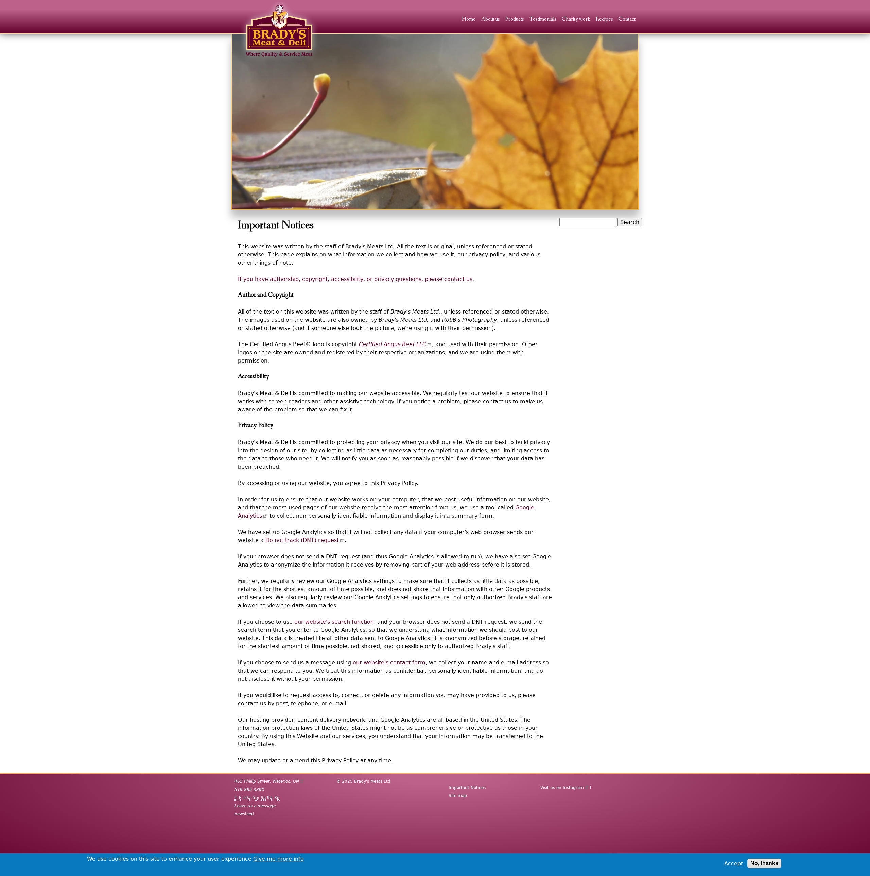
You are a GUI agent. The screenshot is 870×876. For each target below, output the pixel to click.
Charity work (576, 19)
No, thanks (764, 863)
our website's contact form (389, 662)
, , (266, 781)
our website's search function (334, 622)
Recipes (604, 19)
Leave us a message (255, 806)
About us (490, 19)
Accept (733, 863)
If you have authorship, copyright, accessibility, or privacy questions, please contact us (355, 279)
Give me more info (278, 859)
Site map (458, 795)
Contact (627, 19)
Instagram (573, 787)
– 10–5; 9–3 (257, 797)
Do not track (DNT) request (302, 540)
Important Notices (467, 787)
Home (469, 19)
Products (514, 19)
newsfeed (244, 814)
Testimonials (542, 19)
